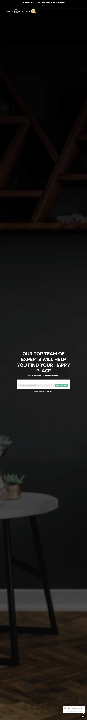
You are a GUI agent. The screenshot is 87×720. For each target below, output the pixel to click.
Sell (25, 381)
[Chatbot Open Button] (83, 716)
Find (43, 381)
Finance (61, 381)
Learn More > (49, 391)
